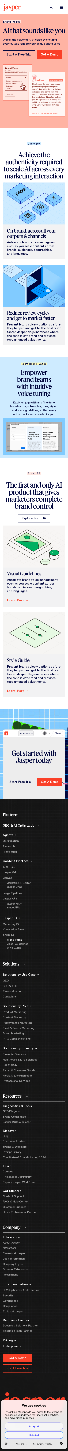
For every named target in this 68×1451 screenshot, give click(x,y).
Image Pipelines (12, 893)
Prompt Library (12, 1152)
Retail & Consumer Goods (19, 1070)
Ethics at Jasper (13, 1311)
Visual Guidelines (17, 944)
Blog (5, 1136)
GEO (6, 981)
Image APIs (13, 907)
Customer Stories (14, 1141)
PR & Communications (17, 1039)
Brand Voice (14, 940)
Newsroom (9, 1248)
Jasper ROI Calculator (17, 1122)
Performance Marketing (17, 1023)
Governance (10, 1301)
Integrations (10, 1275)
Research (9, 846)
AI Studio (8, 867)
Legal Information (14, 1259)
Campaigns (10, 997)
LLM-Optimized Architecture (21, 1290)
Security (8, 1295)
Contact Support (13, 1196)
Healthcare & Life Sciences (20, 1060)
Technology (10, 1065)
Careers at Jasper (14, 1253)
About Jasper (11, 1243)
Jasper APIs (10, 899)
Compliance (10, 1306)
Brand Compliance (14, 1117)
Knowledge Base (13, 929)
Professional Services (16, 1081)
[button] (49, 54)
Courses (8, 1171)
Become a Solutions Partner (20, 1326)
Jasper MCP (13, 904)
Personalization (12, 991)
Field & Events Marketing (18, 1028)
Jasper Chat (14, 887)
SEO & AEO (10, 986)
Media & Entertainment (17, 1076)
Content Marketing (15, 1017)
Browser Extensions (15, 1269)
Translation (10, 852)
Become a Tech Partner (17, 1331)
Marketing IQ (11, 924)
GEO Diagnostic (13, 1111)
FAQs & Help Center (15, 1202)
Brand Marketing (13, 1033)
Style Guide (13, 948)
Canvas (7, 878)
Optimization (11, 841)
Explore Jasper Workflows (19, 1182)
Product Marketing (14, 1012)
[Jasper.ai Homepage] (12, 7)
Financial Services (14, 1054)
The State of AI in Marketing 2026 (24, 1157)
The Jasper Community (17, 1177)
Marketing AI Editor (18, 883)
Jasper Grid (10, 872)
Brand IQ (8, 935)
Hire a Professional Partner (20, 1212)
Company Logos (12, 1264)
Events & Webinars (15, 1147)
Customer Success (14, 1207)
